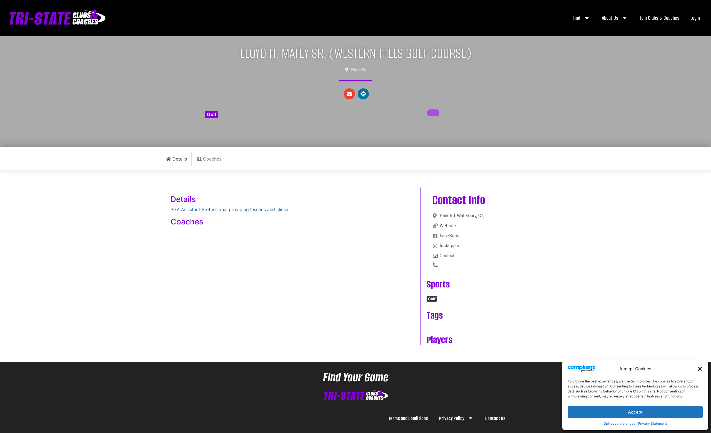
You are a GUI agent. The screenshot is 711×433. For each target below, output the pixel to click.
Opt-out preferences (619, 423)
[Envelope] (349, 93)
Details (183, 199)
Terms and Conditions (408, 418)
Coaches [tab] (212, 159)
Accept (635, 412)
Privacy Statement (652, 423)
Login (695, 18)
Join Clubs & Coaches (659, 18)
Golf (211, 114)
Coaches (187, 221)
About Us (610, 18)
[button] (700, 369)
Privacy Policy (451, 418)
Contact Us (495, 418)
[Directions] (363, 93)
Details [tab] (179, 159)
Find (576, 18)
